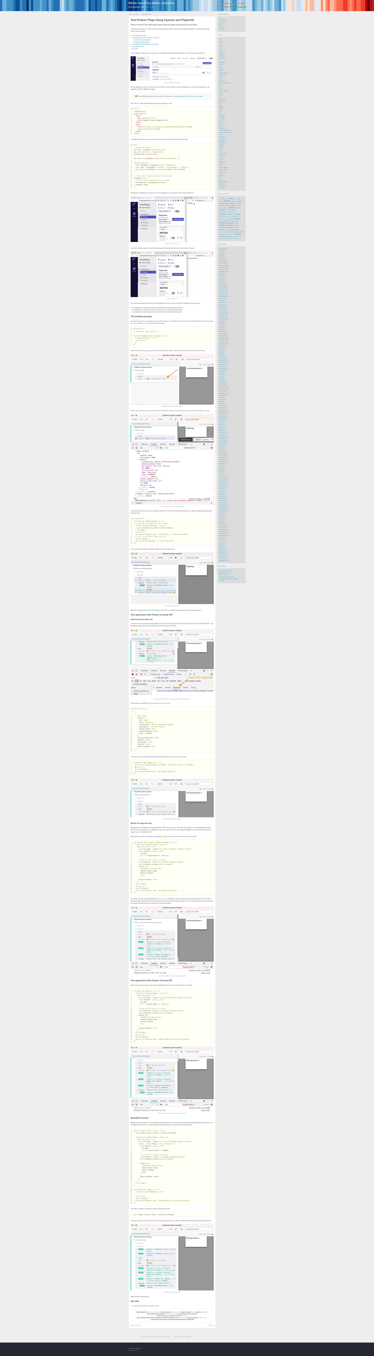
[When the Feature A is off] (172, 219)
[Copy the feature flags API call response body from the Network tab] (172, 663)
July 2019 (221, 422)
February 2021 (223, 383)
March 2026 (222, 259)
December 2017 (223, 457)
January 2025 (223, 288)
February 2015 (223, 525)
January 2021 (223, 385)
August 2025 (222, 273)
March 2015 (222, 523)
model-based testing (224, 130)
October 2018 (223, 441)
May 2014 (222, 544)
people (221, 25)
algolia (221, 50)
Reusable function (138, 46)
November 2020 (223, 389)
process (221, 27)
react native (222, 153)
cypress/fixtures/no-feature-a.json (160, 703)
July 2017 (221, 465)
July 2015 (221, 515)
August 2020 (222, 395)
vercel (220, 180)
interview (221, 120)
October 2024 (223, 294)
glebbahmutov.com (176, 1312)
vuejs (220, 184)
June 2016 (222, 492)
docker (221, 89)
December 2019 (223, 412)
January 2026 (223, 263)
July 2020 (221, 397)
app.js (147, 139)
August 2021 (222, 370)
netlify (221, 134)
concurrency (222, 74)
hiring (220, 114)
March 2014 (222, 548)
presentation (222, 143)
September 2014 (223, 535)
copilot (221, 77)
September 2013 (223, 560)
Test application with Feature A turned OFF (146, 38)
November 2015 (223, 507)
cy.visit (145, 323)
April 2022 (222, 354)
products (221, 29)
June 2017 (222, 467)
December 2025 (223, 265)
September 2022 (223, 344)
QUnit (220, 41)
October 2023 (223, 317)
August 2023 (222, 321)
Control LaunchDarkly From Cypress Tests (146, 1306)
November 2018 (223, 439)
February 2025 (223, 286)
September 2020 (223, 393)
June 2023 (222, 325)
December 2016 (223, 480)
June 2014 (222, 542)
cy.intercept (176, 757)
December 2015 (223, 505)
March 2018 (222, 451)
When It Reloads (223, 575)
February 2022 (223, 358)
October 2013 (223, 558)
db (220, 87)
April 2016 (222, 496)
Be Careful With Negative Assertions (156, 610)
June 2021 (222, 375)
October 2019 (223, 416)
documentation (223, 91)
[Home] (147, 7)
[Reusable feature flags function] (172, 1257)
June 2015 (222, 517)
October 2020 (223, 391)
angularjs (221, 54)
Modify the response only (142, 42)
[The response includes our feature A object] (172, 459)
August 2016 (222, 488)
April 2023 (222, 329)
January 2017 (223, 478)
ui (219, 178)
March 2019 (222, 430)
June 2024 (222, 302)
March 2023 (222, 331)
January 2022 (223, 360)
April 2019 (222, 428)
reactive (221, 155)
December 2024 (223, 290)
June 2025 (222, 278)
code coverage (223, 72)
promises (221, 145)
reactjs (221, 157)
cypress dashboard (224, 83)
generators (222, 101)
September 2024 (223, 296)
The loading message (139, 35)
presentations (205, 1312)
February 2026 (223, 261)
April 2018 (222, 449)
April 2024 (222, 304)
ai (219, 48)
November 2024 (223, 292)
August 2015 (222, 513)
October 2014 (223, 533)
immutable (222, 118)
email (220, 93)
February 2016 (223, 500)
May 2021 (222, 377)
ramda (221, 149)
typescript (221, 176)
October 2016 (223, 484)
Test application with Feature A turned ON (145, 44)
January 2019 (223, 434)
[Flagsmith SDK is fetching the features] (172, 379)
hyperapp (221, 116)
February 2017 (223, 476)
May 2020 (222, 401)
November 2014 (223, 531)
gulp (220, 112)
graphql (221, 107)
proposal (221, 147)
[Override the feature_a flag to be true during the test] (172, 1079)
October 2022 (223, 342)
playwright (222, 141)
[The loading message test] (172, 578)
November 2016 (223, 482)
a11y (220, 43)
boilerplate (222, 62)
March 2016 (222, 498)
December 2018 (223, 437)
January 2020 (223, 410)
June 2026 (222, 253)
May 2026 (222, 255)
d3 (220, 85)
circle (220, 68)
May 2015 (222, 519)
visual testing (222, 182)
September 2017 (223, 461)
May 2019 (222, 426)
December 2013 (223, 554)
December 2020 (223, 387)
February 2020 (223, 408)
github (221, 105)
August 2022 (222, 346)
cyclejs (221, 79)
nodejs (221, 136)
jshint (220, 126)
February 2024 (223, 309)
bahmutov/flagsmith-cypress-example (191, 96)
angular (221, 52)
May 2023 (222, 327)
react (220, 151)
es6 (220, 95)
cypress (133, 1325)
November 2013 (223, 556)
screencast (222, 161)
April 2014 (222, 546)
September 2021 (223, 368)
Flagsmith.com (155, 53)
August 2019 (222, 420)
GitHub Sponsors (182, 1317)
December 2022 (223, 337)
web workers (222, 186)
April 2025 (222, 282)
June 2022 (222, 350)
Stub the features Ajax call (143, 40)
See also (135, 49)
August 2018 (222, 445)
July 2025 (221, 275)
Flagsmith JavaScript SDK (156, 87)
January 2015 (223, 527)
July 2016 (221, 490)
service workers (223, 167)
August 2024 (222, 298)
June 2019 (222, 424)
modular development (225, 132)
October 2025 (223, 269)
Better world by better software (151, 3)
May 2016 (222, 494)
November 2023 (223, 315)
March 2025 (222, 284)
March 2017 (222, 474)
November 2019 (223, 414)
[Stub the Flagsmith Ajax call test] (172, 797)
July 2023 (221, 323)
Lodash (146, 836)
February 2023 (223, 333)
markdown (222, 128)
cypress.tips (184, 1316)
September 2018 (223, 443)
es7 (220, 97)
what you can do (238, 6)
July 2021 (221, 373)
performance (222, 138)
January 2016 (223, 503)
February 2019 (223, 432)
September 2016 (223, 486)
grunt (220, 109)
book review (222, 21)
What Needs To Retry (225, 573)
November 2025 (223, 267)
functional (222, 99)
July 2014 (221, 540)
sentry (221, 165)
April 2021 (222, 379)
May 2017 (222, 469)
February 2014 (223, 550)
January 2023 (223, 335)
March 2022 (222, 356)
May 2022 (222, 352)
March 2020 (222, 405)
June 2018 (222, 447)
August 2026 (222, 249)
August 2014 (222, 538)
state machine (223, 169)
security (221, 163)
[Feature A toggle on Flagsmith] (172, 68)
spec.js (135, 323)
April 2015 (222, 521)
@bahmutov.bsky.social (154, 1312)
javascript (221, 124)
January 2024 (223, 311)
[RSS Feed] (150, 7)
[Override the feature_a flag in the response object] (172, 940)
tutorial (221, 173)
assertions (222, 58)
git (220, 103)
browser (221, 64)
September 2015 (223, 511)
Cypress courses (202, 1317)
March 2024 (222, 306)
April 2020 (222, 403)
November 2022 (223, 339)
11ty (220, 39)
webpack (221, 188)
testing (139, 1325)
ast (220, 60)
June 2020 (222, 399)
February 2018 (223, 453)
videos (193, 1312)
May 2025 (222, 280)
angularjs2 (222, 56)
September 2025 (223, 271)
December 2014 (223, 529)
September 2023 (223, 319)
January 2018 (223, 455)
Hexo (136, 1350)
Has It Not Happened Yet (226, 577)
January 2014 (223, 552)
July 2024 (221, 300)
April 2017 (222, 472)
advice (221, 19)
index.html (136, 103)
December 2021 (223, 362)
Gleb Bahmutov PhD (136, 7)
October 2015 (223, 509)
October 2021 (223, 366)
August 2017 (222, 463)
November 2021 (223, 364)
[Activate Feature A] (172, 274)
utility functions (185, 836)
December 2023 (223, 313)
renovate (221, 159)
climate (221, 23)
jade (220, 122)
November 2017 (223, 459)
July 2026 (221, 251)
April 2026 (222, 257)
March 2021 (222, 381)
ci (219, 66)
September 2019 (223, 418)
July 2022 (221, 348)
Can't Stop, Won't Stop (225, 571)
